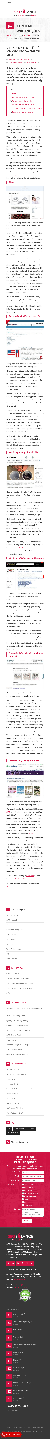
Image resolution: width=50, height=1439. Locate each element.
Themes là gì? (12, 1084)
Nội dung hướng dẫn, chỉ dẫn (22, 101)
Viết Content (28, 35)
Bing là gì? (10, 1098)
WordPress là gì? (13, 1069)
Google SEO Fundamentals (17, 1054)
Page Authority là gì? (14, 1113)
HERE (8, 886)
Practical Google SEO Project (18, 1045)
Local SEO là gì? (19, 1398)
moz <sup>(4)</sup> (20, 1128)
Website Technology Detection (20, 983)
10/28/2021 (12, 59)
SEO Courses (11, 935)
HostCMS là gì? (12, 1103)
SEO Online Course (14, 1050)
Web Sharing (11, 959)
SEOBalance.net (21, 1287)
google (32, 1128)
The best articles (18, 1063)
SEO (8, 812)
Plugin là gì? (11, 1079)
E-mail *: (18, 1176)
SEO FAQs (10, 944)
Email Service (29, 1205)
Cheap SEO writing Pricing (17, 1025)
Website (37, 1435)
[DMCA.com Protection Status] (25, 1301)
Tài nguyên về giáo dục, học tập (23, 97)
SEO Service (28, 1185)
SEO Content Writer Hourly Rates (19, 1030)
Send (26, 1221)
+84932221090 (20, 1279)
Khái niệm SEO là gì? (20, 1390)
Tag (12, 1122)
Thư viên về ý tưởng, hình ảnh (22, 112)
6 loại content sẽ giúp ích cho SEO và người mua (23, 51)
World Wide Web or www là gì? (19, 1089)
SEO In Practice (12, 915)
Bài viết (19, 35)
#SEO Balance (24, 59)
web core (30, 876)
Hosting (26, 1199)
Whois (10, 993)
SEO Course (28, 1188)
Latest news (12, 1309)
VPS (25, 1202)
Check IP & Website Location (20, 974)
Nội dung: (17, 1209)
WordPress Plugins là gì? (16, 1074)
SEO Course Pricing (14, 1035)
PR (7, 954)
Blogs (14, 93)
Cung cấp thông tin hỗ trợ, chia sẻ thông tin (27, 108)
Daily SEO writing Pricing (16, 1016)
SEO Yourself (11, 920)
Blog (24, 1435)
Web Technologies (13, 949)
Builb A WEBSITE (30, 1196)
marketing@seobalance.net (24, 1285)
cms (9, 1128)
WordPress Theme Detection (20, 988)
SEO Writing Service (31, 1193)
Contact (30, 1435)
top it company (13, 1133)
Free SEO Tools (17, 968)
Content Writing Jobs (15, 62)
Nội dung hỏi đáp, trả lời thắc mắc (23, 105)
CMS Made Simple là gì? (16, 1108)
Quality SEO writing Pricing (17, 1020)
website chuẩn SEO (18, 879)
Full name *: (16, 1172)
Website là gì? (12, 1094)
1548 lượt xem (31, 62)
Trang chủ (10, 35)
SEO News (10, 925)
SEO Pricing (11, 1040)
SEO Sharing (11, 939)
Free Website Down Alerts (18, 979)
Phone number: (15, 1180)
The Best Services (19, 1002)
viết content (17, 548)
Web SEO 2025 (37, 1431)
